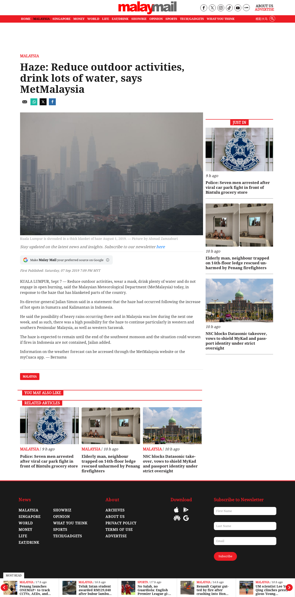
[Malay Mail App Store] (176, 513)
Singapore (30, 517)
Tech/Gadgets (67, 536)
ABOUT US (115, 517)
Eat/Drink (29, 542)
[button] (107, 260)
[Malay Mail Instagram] (221, 8)
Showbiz (62, 510)
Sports (143, 582)
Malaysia (26, 582)
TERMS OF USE (119, 530)
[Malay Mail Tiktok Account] (229, 8)
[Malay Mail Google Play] (186, 513)
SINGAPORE (62, 19)
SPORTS (171, 19)
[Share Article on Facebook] (52, 104)
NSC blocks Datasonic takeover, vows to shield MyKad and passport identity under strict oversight (170, 463)
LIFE (105, 19)
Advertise (264, 9)
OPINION (156, 19)
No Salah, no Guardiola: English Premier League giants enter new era (153, 590)
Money (25, 530)
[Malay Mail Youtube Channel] (238, 8)
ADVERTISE (116, 536)
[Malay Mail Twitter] (212, 8)
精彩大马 (262, 19)
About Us (264, 6)
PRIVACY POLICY (121, 523)
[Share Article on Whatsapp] (33, 104)
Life (23, 536)
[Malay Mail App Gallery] (177, 521)
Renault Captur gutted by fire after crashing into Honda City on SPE (213, 590)
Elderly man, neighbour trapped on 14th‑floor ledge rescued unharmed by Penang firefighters (111, 463)
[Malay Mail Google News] (186, 521)
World (26, 523)
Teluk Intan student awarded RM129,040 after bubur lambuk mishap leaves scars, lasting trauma (95, 590)
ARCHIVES (115, 510)
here (160, 246)
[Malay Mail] (147, 13)
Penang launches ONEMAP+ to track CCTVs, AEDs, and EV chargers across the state (35, 590)
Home (25, 19)
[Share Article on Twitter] (43, 104)
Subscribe (225, 556)
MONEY (79, 19)
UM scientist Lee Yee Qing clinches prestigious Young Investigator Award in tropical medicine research (272, 590)
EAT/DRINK (120, 19)
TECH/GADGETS (192, 19)
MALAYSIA (41, 19)
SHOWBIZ (139, 19)
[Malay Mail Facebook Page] (204, 8)
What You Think (221, 19)
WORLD (93, 19)
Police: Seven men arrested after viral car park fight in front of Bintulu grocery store (49, 461)
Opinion (61, 517)
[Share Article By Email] (24, 104)
